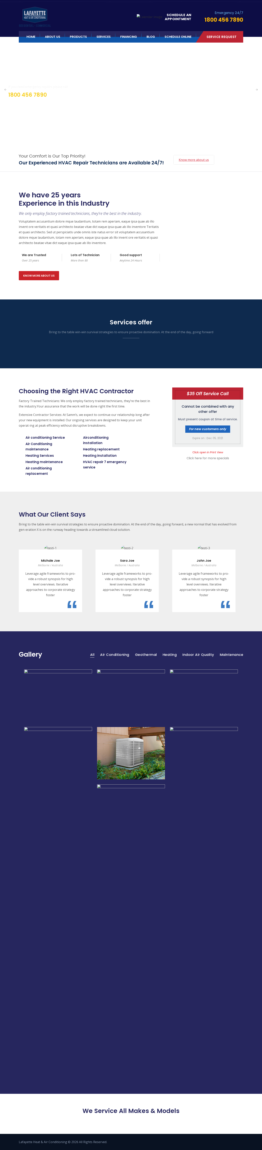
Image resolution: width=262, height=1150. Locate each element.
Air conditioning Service (45, 437)
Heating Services (40, 455)
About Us (52, 37)
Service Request (222, 37)
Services (103, 37)
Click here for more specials (208, 458)
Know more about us (194, 160)
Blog (151, 37)
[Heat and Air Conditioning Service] (54, 17)
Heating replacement (101, 449)
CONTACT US (18, 105)
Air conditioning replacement (39, 471)
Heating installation (100, 455)
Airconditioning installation (96, 440)
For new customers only (207, 429)
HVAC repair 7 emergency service (104, 465)
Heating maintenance (44, 462)
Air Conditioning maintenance (39, 447)
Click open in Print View (207, 452)
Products (78, 37)
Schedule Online (178, 37)
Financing (128, 37)
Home (30, 37)
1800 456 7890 (27, 94)
